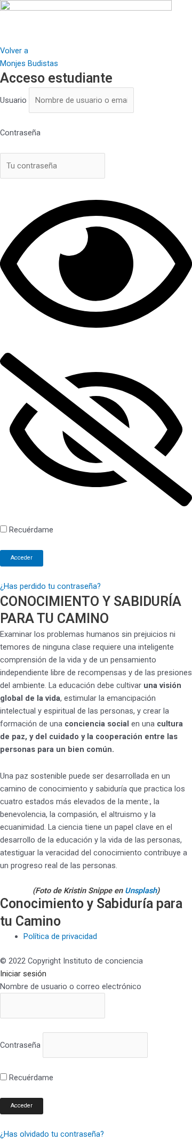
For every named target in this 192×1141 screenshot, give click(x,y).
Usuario (13, 100)
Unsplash (141, 890)
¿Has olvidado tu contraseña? (52, 1134)
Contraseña (20, 132)
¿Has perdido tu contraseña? (50, 586)
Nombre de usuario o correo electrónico (70, 986)
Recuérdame (30, 530)
